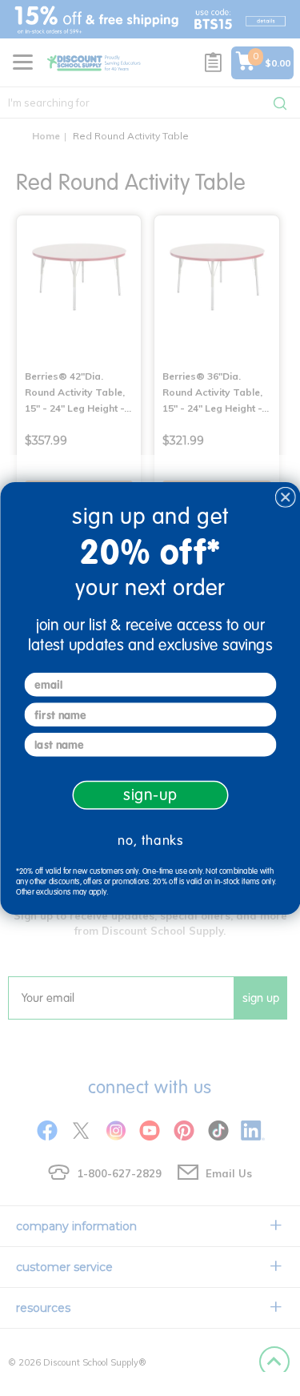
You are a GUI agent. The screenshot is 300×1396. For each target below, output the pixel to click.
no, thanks (150, 840)
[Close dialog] (285, 497)
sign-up (149, 794)
